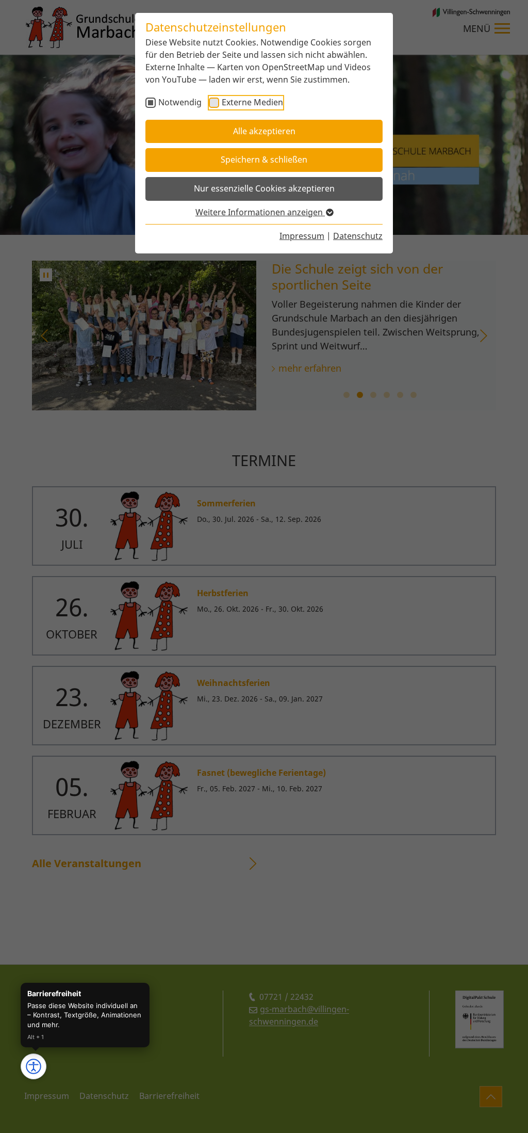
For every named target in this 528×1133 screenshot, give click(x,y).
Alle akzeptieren (264, 131)
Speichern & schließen (264, 159)
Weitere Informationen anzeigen (260, 212)
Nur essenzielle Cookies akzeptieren (264, 188)
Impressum (301, 236)
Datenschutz (358, 236)
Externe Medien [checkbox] (252, 102)
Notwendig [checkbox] (180, 102)
